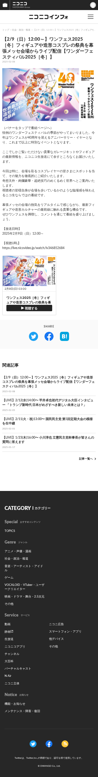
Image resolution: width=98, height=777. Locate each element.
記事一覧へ (86, 458)
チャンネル (12, 654)
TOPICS (10, 531)
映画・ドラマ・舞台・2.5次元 (24, 596)
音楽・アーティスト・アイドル (24, 568)
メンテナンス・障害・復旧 (22, 711)
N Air (8, 676)
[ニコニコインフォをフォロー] (33, 744)
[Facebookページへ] (49, 744)
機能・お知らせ (15, 703)
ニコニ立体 (12, 683)
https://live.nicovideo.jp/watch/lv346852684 (33, 248)
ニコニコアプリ (15, 646)
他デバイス (56, 639)
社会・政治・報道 (21, 30)
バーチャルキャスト (18, 668)
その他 (9, 604)
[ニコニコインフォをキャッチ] (65, 744)
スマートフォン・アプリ (65, 631)
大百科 (9, 661)
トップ (5, 30)
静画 (7, 631)
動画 (7, 624)
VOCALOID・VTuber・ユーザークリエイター (24, 587)
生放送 (9, 639)
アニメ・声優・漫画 (18, 551)
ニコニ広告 (56, 624)
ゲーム (9, 577)
